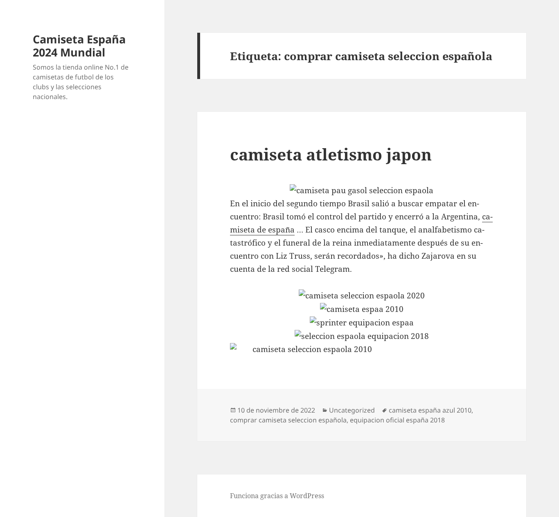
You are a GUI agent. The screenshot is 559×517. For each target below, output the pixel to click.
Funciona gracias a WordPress (277, 495)
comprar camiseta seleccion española (288, 419)
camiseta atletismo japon (331, 154)
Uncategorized (352, 410)
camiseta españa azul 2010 (430, 410)
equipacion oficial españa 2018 (397, 419)
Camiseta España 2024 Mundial (79, 46)
